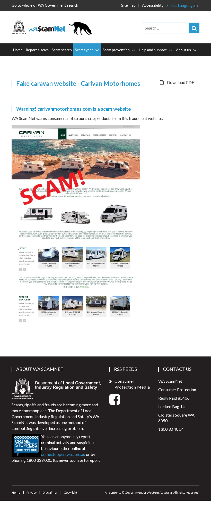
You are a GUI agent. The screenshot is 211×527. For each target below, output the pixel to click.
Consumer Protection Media (132, 384)
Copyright (70, 492)
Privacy (32, 492)
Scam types (84, 50)
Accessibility (153, 5)
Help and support (153, 50)
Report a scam (37, 50)
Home (18, 50)
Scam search (62, 50)
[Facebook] (114, 402)
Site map (128, 5)
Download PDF (180, 82)
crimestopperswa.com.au (63, 454)
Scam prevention (116, 50)
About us (183, 50)
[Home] (54, 26)
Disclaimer (50, 492)
